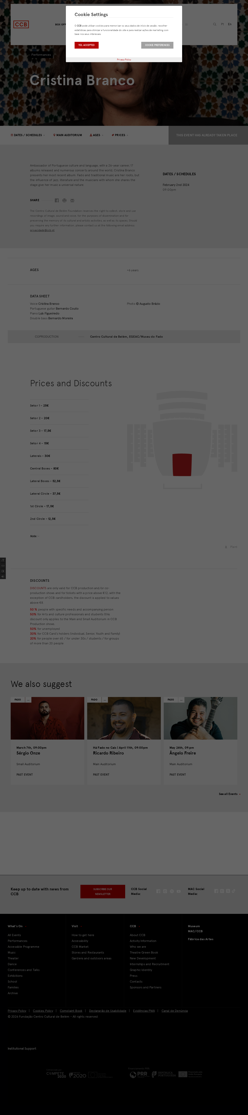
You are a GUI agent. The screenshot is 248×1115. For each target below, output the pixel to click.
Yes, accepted (86, 45)
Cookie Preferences (157, 45)
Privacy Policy (124, 59)
